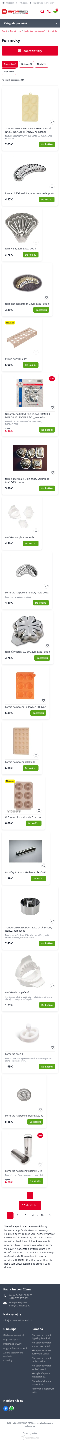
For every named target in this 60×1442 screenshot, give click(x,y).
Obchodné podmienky (14, 1334)
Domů (4, 31)
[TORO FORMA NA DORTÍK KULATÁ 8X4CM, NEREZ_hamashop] (30, 918)
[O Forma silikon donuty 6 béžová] (23, 803)
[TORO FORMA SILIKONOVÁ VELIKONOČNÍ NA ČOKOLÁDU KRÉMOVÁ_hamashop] (30, 119)
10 (42, 1215)
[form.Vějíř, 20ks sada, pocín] (21, 234)
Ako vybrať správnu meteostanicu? (41, 1375)
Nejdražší (41, 64)
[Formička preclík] (30, 1042)
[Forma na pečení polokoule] (21, 747)
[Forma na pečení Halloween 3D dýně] (25, 692)
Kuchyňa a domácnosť (34, 31)
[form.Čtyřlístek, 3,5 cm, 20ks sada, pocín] (27, 637)
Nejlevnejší (26, 64)
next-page (49, 1215)
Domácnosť (15, 31)
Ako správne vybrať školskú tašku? (41, 1367)
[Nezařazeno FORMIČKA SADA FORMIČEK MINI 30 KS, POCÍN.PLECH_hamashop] (30, 404)
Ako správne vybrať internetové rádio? (41, 1344)
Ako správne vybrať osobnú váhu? (41, 1359)
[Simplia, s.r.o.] (30, 1437)
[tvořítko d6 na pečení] (30, 981)
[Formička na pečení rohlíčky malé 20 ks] (27, 580)
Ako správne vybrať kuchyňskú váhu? (41, 1352)
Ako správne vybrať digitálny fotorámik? (42, 1336)
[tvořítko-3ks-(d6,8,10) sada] (21, 523)
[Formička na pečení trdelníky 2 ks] (24, 1158)
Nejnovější (9, 71)
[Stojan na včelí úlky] (21, 344)
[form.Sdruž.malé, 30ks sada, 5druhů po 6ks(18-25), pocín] (30, 466)
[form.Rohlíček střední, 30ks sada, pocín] (27, 289)
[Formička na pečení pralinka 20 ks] (24, 1101)
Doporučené (10, 64)
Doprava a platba (11, 1339)
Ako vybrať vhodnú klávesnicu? (41, 1382)
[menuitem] (8, 3)
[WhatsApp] (11, 1408)
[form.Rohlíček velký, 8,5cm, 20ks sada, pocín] (29, 179)
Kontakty (7, 1360)
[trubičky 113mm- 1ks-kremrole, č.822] (25, 858)
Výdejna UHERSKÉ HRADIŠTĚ (17, 1320)
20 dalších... (30, 1205)
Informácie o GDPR (12, 1343)
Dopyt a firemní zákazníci (15, 1348)
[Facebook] (5, 1408)
